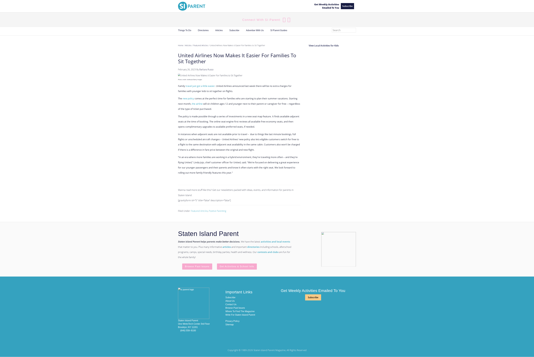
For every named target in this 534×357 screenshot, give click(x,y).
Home (180, 45)
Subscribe (347, 6)
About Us (230, 301)
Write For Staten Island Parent (240, 315)
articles (226, 246)
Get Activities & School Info (237, 266)
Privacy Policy (232, 321)
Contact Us (230, 304)
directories (253, 246)
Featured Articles (199, 210)
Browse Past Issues (197, 266)
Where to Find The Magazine (240, 311)
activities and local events (275, 241)
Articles (188, 45)
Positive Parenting (217, 210)
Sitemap (229, 324)
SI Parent (243, 6)
